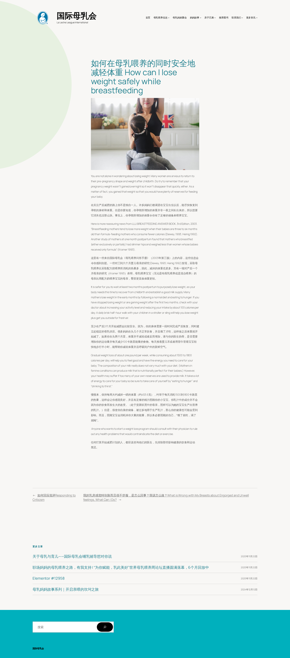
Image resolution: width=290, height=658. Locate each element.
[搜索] (105, 627)
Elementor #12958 (48, 578)
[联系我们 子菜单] (242, 17)
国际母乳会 (77, 15)
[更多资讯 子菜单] (256, 17)
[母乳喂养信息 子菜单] (168, 17)
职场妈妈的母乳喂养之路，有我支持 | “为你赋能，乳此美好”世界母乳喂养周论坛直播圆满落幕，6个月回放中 (121, 567)
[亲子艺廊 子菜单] (215, 17)
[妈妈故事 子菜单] (200, 17)
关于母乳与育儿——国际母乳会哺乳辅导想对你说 (72, 556)
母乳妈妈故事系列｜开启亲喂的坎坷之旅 (66, 589)
